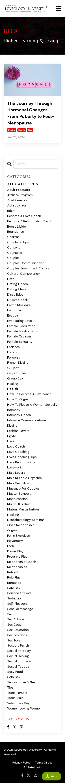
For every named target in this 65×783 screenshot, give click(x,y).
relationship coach (21, 562)
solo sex (13, 677)
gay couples (17, 373)
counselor (15, 253)
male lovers (16, 472)
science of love (19, 593)
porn (10, 546)
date (10, 279)
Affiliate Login (33, 767)
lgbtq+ (12, 436)
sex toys (13, 640)
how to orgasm (19, 399)
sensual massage (20, 609)
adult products (18, 190)
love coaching (18, 452)
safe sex (13, 588)
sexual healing (18, 656)
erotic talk (15, 310)
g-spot (13, 368)
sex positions (17, 635)
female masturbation (23, 331)
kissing (12, 425)
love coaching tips (22, 457)
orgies (12, 530)
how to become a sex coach (29, 394)
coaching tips (18, 242)
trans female (17, 693)
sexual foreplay (19, 651)
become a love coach (24, 216)
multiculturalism (19, 504)
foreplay (13, 357)
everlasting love (19, 321)
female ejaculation (21, 326)
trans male (15, 698)
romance (14, 583)
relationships (17, 567)
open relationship (20, 525)
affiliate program (20, 195)
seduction (15, 598)
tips (30, 130)
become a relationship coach (29, 221)
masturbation (17, 499)
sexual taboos (18, 666)
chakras (13, 237)
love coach (16, 446)
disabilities (15, 294)
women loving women (24, 708)
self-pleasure (17, 603)
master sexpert (19, 493)
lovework (14, 467)
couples (13, 258)
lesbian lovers (18, 431)
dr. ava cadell (17, 300)
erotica (12, 315)
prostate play (17, 556)
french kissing (18, 362)
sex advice (15, 619)
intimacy (13, 410)
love (10, 441)
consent (13, 247)
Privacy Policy (21, 762)
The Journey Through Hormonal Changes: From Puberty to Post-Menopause (30, 113)
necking (13, 514)
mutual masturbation (23, 509)
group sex (15, 378)
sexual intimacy (19, 661)
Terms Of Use (44, 762)
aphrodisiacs (17, 205)
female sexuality (19, 341)
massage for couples (23, 488)
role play (14, 577)
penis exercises (18, 535)
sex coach (15, 624)
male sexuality (18, 483)
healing (11, 130)
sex (10, 614)
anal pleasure (17, 200)
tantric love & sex (21, 682)
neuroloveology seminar (25, 520)
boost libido (16, 226)
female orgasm (19, 336)
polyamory (15, 540)
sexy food (15, 671)
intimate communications (26, 420)
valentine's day (18, 703)
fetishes (13, 347)
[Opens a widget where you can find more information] (51, 776)
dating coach (17, 284)
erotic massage (19, 305)
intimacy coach (19, 415)
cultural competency (23, 273)
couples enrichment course (28, 268)
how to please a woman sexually (32, 404)
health (21, 130)
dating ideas (16, 289)
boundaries (15, 231)
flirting (12, 352)
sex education (18, 630)
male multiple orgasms (24, 478)
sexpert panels (18, 645)
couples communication (25, 263)
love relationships (21, 462)
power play (15, 551)
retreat (13, 572)
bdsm (11, 210)
